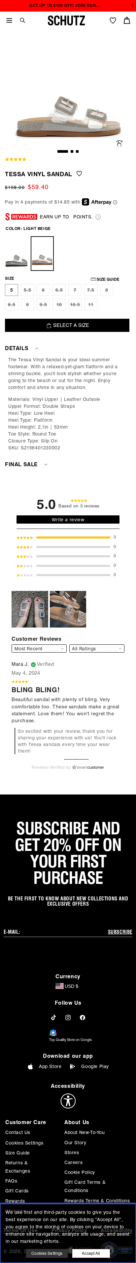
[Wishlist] (113, 20)
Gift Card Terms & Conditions (85, 1186)
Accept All (91, 1253)
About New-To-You (84, 1132)
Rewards (15, 1201)
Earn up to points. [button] (66, 216)
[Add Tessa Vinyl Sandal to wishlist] (79, 174)
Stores (71, 1152)
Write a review (68, 519)
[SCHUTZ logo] (66, 20)
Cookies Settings (24, 1143)
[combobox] (96, 648)
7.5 (92, 291)
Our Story (75, 1142)
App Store (50, 1066)
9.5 (45, 306)
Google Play (95, 1066)
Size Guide (17, 1152)
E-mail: (12, 932)
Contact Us (17, 1132)
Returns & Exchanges (17, 1167)
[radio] (11, 290)
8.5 (13, 306)
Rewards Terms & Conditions (97, 1200)
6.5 (60, 291)
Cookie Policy (79, 1172)
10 (61, 306)
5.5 (29, 291)
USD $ (71, 986)
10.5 (76, 306)
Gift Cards (17, 1190)
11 (92, 306)
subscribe (120, 932)
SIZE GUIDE (108, 279)
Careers (73, 1162)
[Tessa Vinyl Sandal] (16, 253)
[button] (20, 20)
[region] (68, 403)
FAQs (11, 1180)
